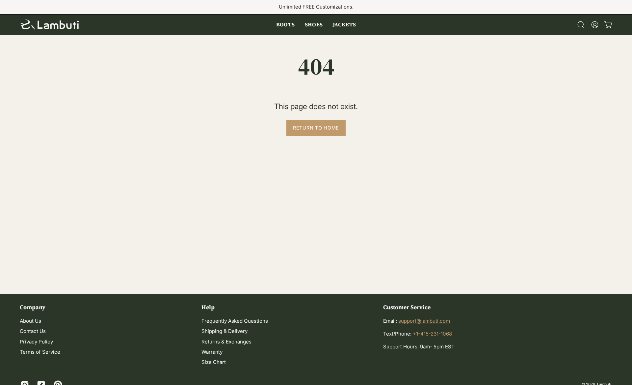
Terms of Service (40, 352)
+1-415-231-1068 (432, 334)
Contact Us (33, 331)
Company (32, 307)
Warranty (212, 352)
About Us (30, 321)
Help (208, 307)
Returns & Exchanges (226, 342)
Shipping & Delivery (224, 331)
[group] (316, 7)
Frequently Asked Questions (234, 321)
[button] (285, 25)
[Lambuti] (49, 24)
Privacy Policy (36, 342)
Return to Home (316, 128)
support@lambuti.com (424, 321)
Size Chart (213, 362)
